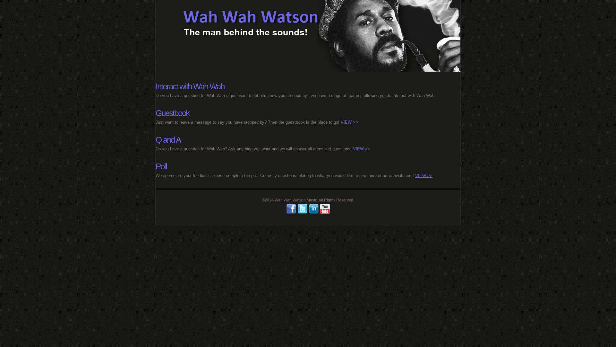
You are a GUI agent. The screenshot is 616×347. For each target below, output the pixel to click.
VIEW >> (349, 122)
